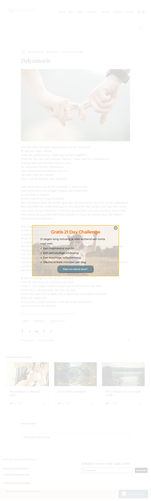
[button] (115, 228)
